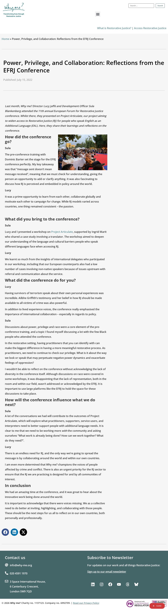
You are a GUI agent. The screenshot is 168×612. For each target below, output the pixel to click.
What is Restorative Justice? (114, 28)
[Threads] (128, 584)
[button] (97, 14)
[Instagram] (101, 584)
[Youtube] (119, 584)
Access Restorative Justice (150, 28)
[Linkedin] (93, 584)
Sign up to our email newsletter (106, 571)
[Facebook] (110, 584)
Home (5, 39)
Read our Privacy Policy (86, 602)
